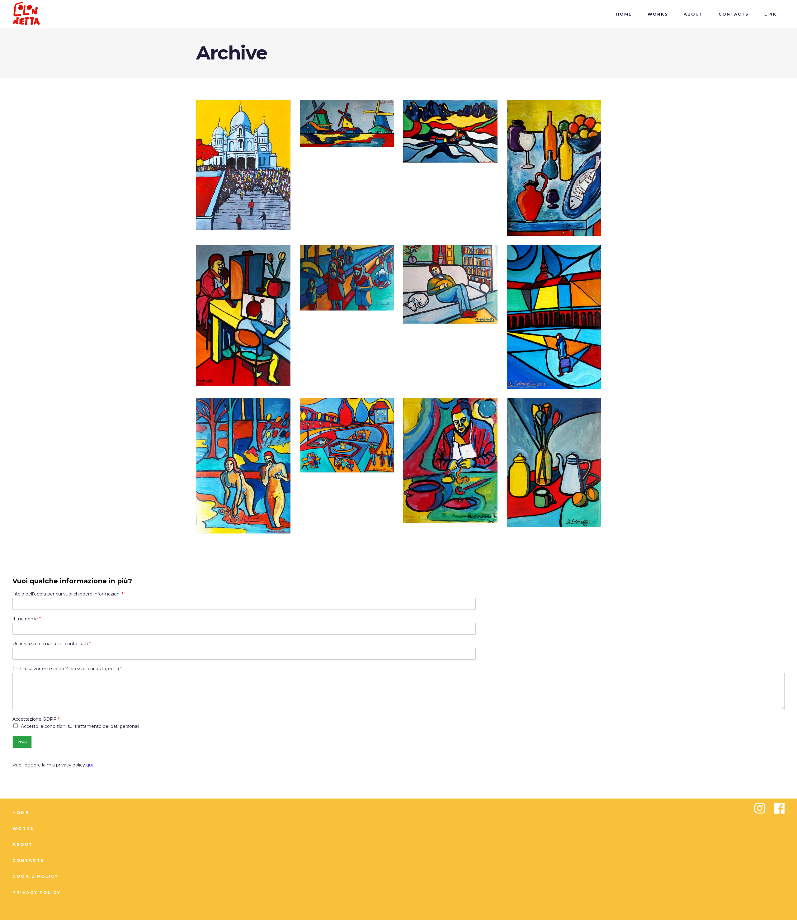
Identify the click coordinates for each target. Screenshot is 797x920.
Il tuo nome (26, 619)
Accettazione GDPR (35, 719)
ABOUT (22, 844)
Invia (22, 742)
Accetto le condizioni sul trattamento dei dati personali (80, 726)
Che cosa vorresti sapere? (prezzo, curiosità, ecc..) (67, 668)
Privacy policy (36, 892)
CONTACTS (28, 860)
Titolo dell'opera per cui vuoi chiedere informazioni (67, 594)
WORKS (23, 828)
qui (89, 765)
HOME (20, 812)
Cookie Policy (35, 876)
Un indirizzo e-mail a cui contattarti (51, 644)
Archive (243, 209)
